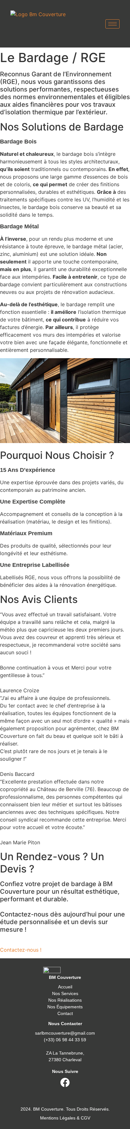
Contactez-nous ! (20, 950)
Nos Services (65, 993)
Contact (65, 1013)
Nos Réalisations (65, 1000)
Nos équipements (65, 1006)
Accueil (65, 986)
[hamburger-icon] (112, 24)
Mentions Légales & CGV (65, 1117)
